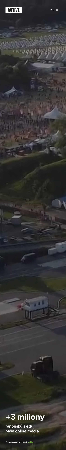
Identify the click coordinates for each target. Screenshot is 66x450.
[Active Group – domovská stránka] (14, 10)
